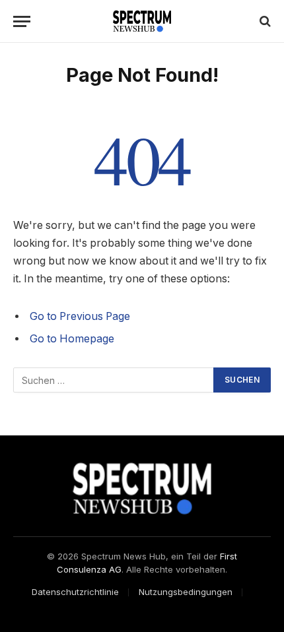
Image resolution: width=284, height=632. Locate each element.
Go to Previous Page (80, 316)
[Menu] (21, 21)
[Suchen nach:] (114, 380)
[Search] (264, 21)
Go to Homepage (72, 338)
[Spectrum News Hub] (142, 21)
